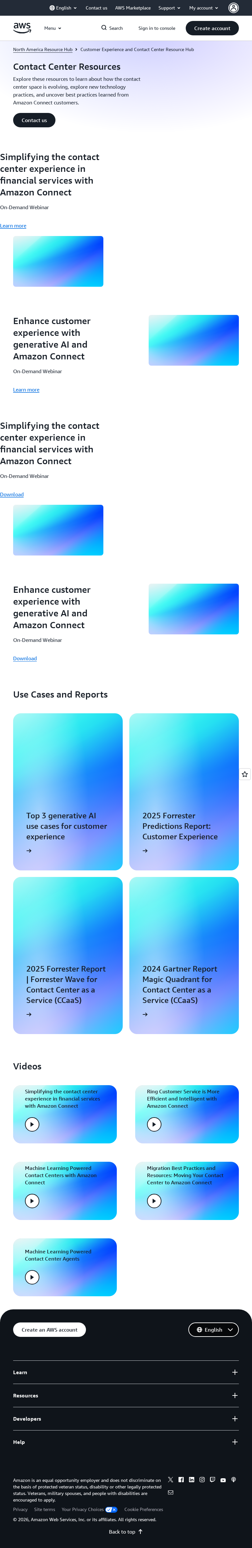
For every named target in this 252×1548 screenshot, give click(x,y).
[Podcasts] (233, 1480)
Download (12, 494)
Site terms (44, 1509)
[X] (170, 1480)
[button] (212, 28)
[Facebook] (181, 1480)
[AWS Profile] (233, 8)
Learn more (13, 225)
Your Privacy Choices (83, 1509)
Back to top (122, 1531)
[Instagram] (202, 1480)
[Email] (170, 1493)
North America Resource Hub (43, 49)
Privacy (20, 1509)
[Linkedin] (191, 1480)
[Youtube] (223, 1480)
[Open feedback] (245, 774)
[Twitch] (212, 1480)
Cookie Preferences (143, 1509)
